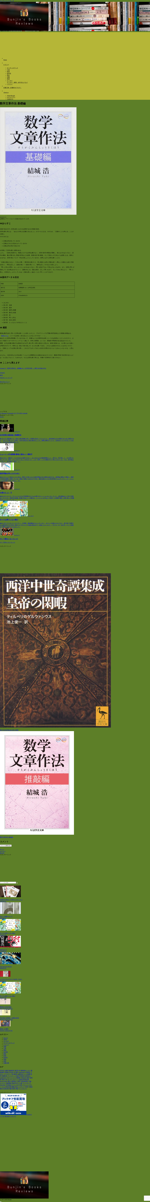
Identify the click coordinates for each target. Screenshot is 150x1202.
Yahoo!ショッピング (6, 377)
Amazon (2, 372)
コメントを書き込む (6, 845)
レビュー (7, 382)
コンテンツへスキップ (7, 1)
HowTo (2, 382)
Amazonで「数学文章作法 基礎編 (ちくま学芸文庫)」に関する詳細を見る (23, 368)
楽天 (1, 375)
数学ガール (4, 336)
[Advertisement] (75, 44)
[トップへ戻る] (0, 1201)
